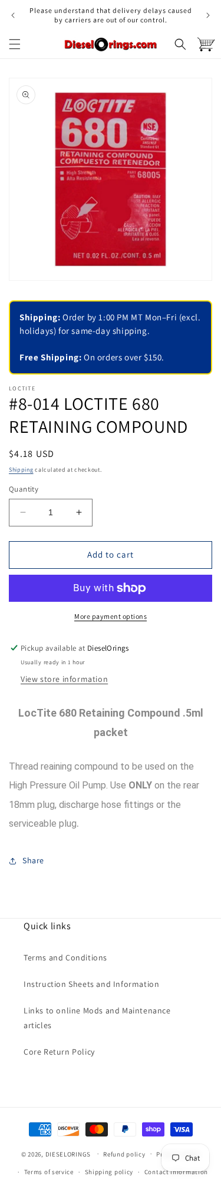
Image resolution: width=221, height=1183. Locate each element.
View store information (64, 679)
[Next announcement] (208, 15)
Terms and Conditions (65, 957)
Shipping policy (109, 1172)
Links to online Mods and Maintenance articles (97, 1017)
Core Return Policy (59, 1051)
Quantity (23, 489)
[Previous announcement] (13, 15)
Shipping (21, 469)
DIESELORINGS (68, 1153)
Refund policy (124, 1154)
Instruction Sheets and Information (91, 984)
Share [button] (33, 860)
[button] (15, 44)
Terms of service (49, 1172)
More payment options (110, 616)
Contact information (176, 1172)
